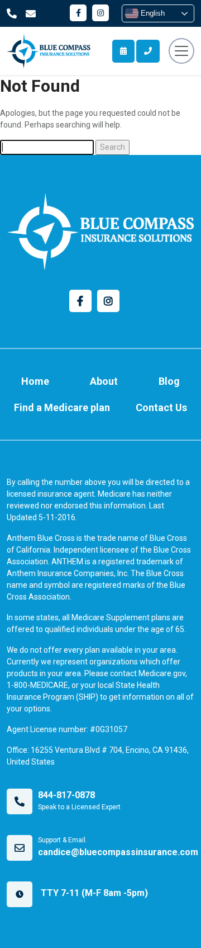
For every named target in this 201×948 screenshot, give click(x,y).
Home (35, 381)
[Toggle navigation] (181, 51)
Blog (169, 381)
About (104, 381)
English (151, 13)
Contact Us (161, 407)
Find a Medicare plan (62, 407)
